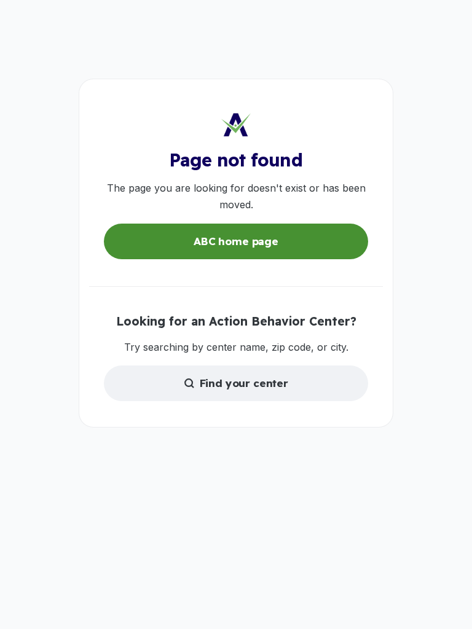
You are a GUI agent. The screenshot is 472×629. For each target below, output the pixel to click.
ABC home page (236, 241)
